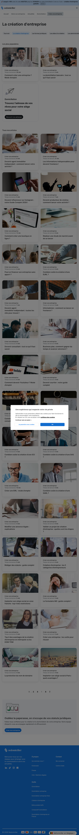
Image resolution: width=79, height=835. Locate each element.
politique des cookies (48, 417)
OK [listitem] (52, 424)
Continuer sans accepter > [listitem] (23, 420)
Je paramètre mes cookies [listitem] (26, 424)
